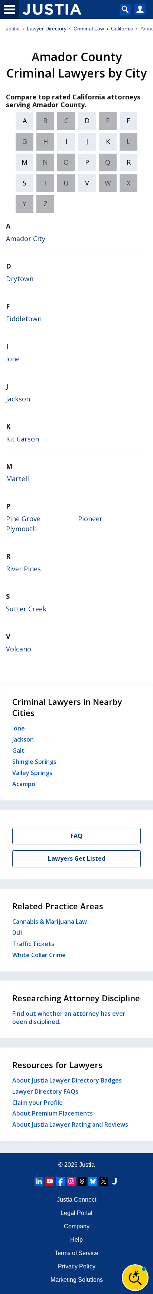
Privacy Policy (76, 1266)
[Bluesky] (92, 1181)
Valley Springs (32, 773)
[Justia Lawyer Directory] (114, 1181)
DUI (17, 933)
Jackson (18, 398)
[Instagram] (71, 1181)
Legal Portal (76, 1213)
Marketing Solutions (77, 1280)
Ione (13, 358)
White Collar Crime (39, 955)
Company (76, 1226)
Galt (18, 750)
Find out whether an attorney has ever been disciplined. (69, 1017)
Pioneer (90, 518)
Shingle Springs (34, 762)
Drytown (19, 278)
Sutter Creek (26, 608)
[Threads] (82, 1181)
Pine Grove (23, 518)
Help (76, 1239)
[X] (103, 1181)
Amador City (25, 238)
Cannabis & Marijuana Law (49, 921)
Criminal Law (89, 29)
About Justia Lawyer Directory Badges (67, 1080)
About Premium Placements (52, 1113)
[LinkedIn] (39, 1181)
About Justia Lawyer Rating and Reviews (70, 1124)
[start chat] (135, 1277)
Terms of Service (76, 1253)
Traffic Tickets (33, 944)
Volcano (18, 648)
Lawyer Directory (46, 29)
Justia (13, 29)
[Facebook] (60, 1181)
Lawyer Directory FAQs (45, 1091)
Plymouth (21, 528)
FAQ (76, 836)
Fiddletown (24, 318)
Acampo (23, 784)
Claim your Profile (37, 1102)
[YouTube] (49, 1181)
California (122, 29)
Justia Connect (76, 1199)
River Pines (23, 568)
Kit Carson (22, 438)
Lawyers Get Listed (76, 858)
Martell (17, 478)
